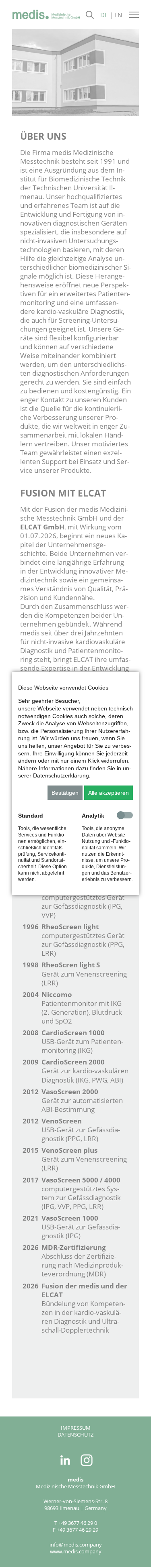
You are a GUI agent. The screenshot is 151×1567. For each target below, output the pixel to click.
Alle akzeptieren (108, 793)
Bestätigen (65, 793)
